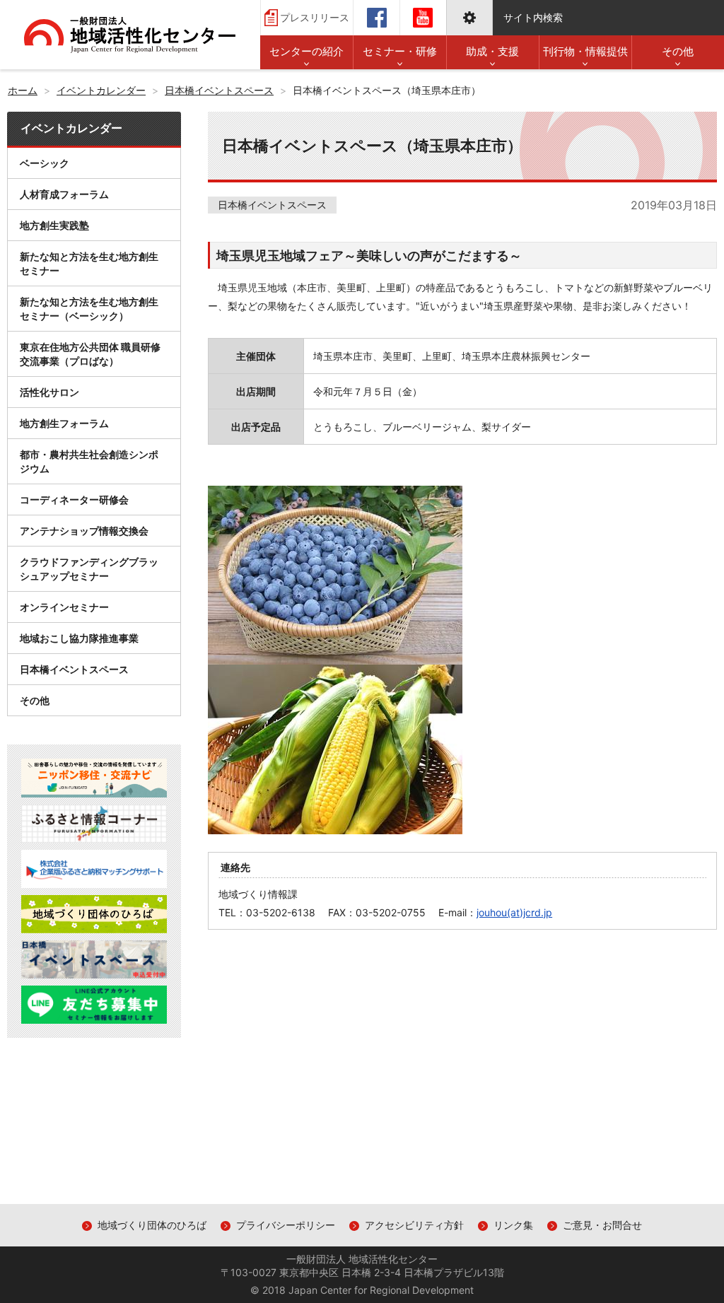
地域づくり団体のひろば (152, 1225)
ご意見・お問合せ (602, 1225)
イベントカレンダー (71, 128)
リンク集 (513, 1225)
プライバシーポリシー (285, 1225)
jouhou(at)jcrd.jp (514, 912)
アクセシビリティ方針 (414, 1225)
